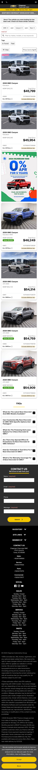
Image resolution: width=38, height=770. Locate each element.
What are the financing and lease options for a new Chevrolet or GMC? (17, 432)
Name (9, 476)
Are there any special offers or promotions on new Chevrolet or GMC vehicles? (16, 442)
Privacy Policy (26, 754)
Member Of (17, 540)
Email (9, 487)
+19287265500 (19, 558)
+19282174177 (19, 577)
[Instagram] (18, 585)
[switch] (36, 2)
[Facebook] (15, 585)
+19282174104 (19, 565)
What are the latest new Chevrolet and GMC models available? (17, 413)
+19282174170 (19, 571)
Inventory (17, 529)
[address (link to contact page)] (2, 2)
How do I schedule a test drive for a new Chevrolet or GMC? (17, 451)
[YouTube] (22, 585)
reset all (4, 32)
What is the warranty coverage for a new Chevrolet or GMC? (17, 459)
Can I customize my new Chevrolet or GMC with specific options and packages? (17, 422)
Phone (6, 497)
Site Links (17, 535)
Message (11, 507)
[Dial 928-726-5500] (6, 2)
